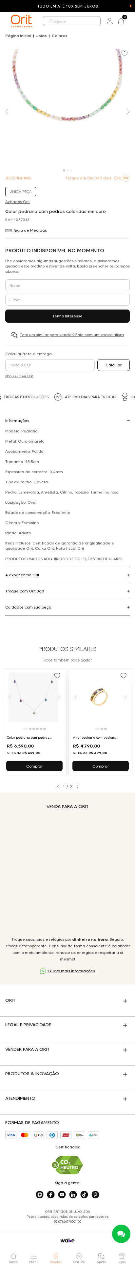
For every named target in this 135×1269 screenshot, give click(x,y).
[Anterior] (9, 697)
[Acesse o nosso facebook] (51, 1195)
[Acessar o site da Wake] (67, 1240)
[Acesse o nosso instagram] (40, 1195)
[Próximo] (59, 697)
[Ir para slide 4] (37, 729)
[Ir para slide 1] (25, 729)
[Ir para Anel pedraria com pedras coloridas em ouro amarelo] (100, 721)
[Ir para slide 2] (30, 729)
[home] (21, 21)
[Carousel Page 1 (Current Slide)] (64, 170)
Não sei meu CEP (19, 376)
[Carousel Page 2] (68, 170)
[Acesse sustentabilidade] (67, 1165)
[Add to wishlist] (125, 54)
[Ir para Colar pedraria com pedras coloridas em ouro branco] (34, 721)
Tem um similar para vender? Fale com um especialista (72, 334)
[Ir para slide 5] (41, 729)
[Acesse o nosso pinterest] (95, 1195)
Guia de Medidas (30, 230)
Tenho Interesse (67, 315)
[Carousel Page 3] (71, 170)
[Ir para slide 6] (44, 729)
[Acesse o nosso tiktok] (84, 1195)
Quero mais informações (71, 970)
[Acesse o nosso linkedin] (73, 1195)
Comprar (34, 766)
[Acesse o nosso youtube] (62, 1195)
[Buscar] (51, 21)
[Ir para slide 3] (33, 729)
